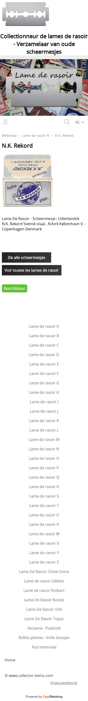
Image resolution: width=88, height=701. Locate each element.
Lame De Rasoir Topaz (44, 618)
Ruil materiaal (44, 647)
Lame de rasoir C (44, 345)
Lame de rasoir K (44, 420)
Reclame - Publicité (44, 628)
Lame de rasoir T (44, 505)
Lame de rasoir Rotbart (44, 590)
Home (10, 660)
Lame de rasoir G (44, 383)
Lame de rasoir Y (44, 552)
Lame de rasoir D (44, 354)
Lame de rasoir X (44, 543)
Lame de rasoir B (44, 335)
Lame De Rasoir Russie (44, 599)
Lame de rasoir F (44, 373)
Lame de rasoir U (44, 515)
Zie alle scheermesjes (26, 257)
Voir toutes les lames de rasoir (32, 270)
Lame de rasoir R (44, 486)
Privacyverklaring (63, 682)
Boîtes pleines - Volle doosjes (44, 637)
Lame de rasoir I (44, 401)
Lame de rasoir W (44, 533)
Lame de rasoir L (44, 430)
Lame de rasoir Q (44, 477)
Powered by (44, 696)
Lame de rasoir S (44, 496)
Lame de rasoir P (44, 467)
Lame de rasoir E (44, 364)
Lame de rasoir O (44, 458)
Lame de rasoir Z (44, 562)
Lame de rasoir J (44, 411)
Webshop (9, 135)
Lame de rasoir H (44, 392)
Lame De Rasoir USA (44, 609)
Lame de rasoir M (44, 439)
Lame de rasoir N (44, 449)
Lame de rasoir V (44, 524)
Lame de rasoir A (44, 326)
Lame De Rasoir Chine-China (44, 571)
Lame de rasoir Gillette (44, 581)
